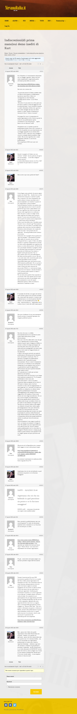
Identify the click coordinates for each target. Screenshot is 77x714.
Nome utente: (10, 676)
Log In (7, 26)
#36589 (41, 149)
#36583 (41, 573)
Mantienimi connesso (14, 687)
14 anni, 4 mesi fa (18, 60)
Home (6, 53)
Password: (9, 681)
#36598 (41, 310)
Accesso (36, 692)
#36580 (41, 328)
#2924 (41, 71)
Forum (10, 53)
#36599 (41, 517)
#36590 (41, 170)
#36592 (41, 467)
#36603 (41, 485)
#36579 (41, 189)
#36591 (41, 289)
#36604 (41, 535)
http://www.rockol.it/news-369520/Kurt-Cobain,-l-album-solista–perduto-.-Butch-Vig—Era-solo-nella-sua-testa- (29, 541)
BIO (24, 21)
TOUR (42, 21)
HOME (7, 21)
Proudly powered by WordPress (14, 710)
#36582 (41, 554)
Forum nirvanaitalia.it (19, 53)
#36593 (41, 627)
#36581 (41, 441)
